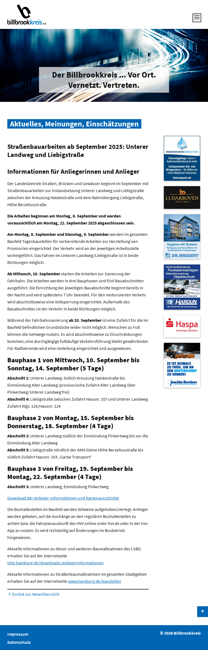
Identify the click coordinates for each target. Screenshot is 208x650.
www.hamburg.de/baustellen (94, 581)
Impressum (17, 634)
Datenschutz (19, 642)
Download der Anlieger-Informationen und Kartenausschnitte (63, 498)
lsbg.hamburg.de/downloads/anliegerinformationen (55, 562)
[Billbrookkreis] (26, 14)
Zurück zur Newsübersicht (35, 594)
